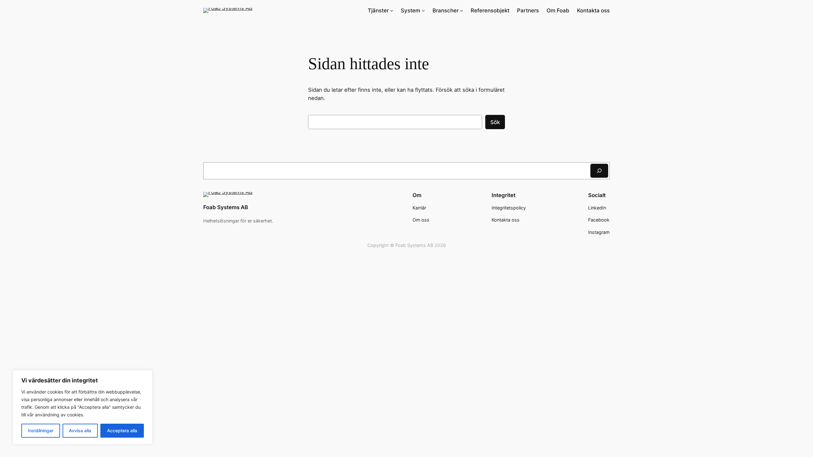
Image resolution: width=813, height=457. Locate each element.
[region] (82, 407)
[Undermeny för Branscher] (461, 10)
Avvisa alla (80, 430)
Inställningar (40, 430)
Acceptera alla (122, 430)
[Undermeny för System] (423, 10)
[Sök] (599, 170)
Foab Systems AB (225, 207)
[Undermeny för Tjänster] (391, 10)
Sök (495, 122)
